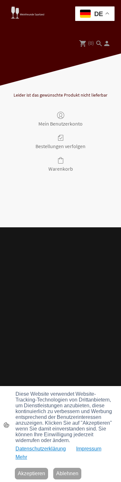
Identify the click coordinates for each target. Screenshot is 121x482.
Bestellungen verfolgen (60, 146)
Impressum (88, 448)
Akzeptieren (31, 473)
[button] (99, 43)
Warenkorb (60, 168)
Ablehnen (67, 473)
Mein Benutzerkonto (60, 123)
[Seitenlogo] (27, 12)
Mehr (21, 457)
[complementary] (95, 14)
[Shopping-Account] (107, 43)
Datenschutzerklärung (40, 448)
